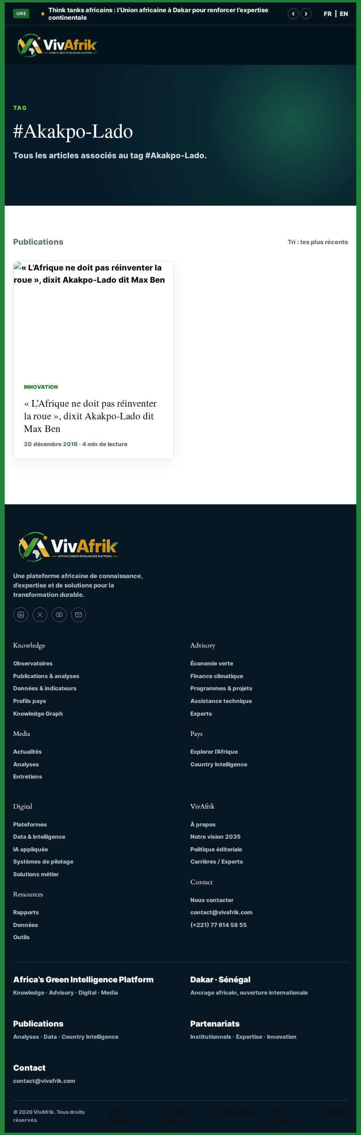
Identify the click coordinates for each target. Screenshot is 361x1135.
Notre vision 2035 (215, 836)
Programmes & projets (221, 688)
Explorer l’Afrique (214, 751)
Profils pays (29, 700)
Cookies (337, 1112)
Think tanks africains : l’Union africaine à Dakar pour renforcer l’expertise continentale (158, 13)
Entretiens (27, 776)
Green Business (120, 1116)
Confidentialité (235, 1112)
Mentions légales (173, 1116)
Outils (21, 937)
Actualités (27, 751)
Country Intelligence (218, 764)
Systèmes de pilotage (43, 861)
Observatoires (33, 663)
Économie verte (211, 663)
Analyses (26, 764)
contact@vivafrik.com (221, 912)
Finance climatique (216, 675)
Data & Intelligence (39, 836)
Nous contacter (212, 899)
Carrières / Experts (216, 861)
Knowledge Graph (38, 713)
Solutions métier (36, 874)
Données (25, 924)
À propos (203, 824)
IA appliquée (30, 849)
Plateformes (30, 824)
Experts (201, 713)
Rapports (26, 912)
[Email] (78, 614)
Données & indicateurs (45, 688)
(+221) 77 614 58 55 (218, 924)
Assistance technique (221, 700)
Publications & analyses (46, 675)
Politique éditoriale (216, 849)
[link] (20, 614)
